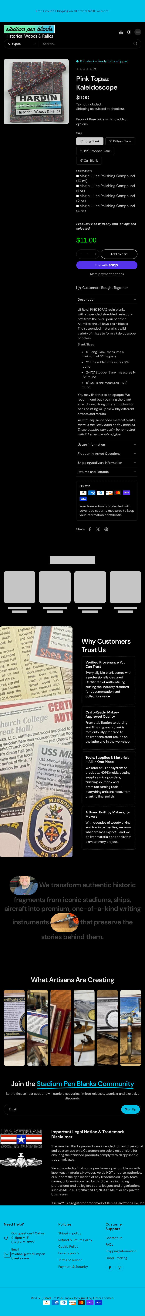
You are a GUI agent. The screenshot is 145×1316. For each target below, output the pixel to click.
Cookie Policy (68, 1246)
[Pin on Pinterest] (106, 529)
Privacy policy (68, 1253)
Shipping (83, 109)
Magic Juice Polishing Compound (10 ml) (105, 178)
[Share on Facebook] (90, 529)
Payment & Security (73, 1266)
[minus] (80, 254)
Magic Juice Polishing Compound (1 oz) (105, 188)
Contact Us (114, 1238)
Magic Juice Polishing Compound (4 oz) (105, 208)
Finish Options (84, 170)
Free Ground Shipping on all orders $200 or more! (72, 11)
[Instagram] (119, 1267)
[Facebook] (110, 1267)
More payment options (107, 274)
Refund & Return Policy (75, 1240)
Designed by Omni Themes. (94, 1298)
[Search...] (135, 44)
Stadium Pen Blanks (58, 1298)
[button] (119, 254)
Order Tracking (116, 1258)
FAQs (109, 1244)
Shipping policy (69, 1233)
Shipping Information (121, 1251)
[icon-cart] (121, 32)
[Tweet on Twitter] (98, 529)
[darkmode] (129, 32)
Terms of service (70, 1260)
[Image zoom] (36, 91)
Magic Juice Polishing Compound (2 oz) (105, 198)
